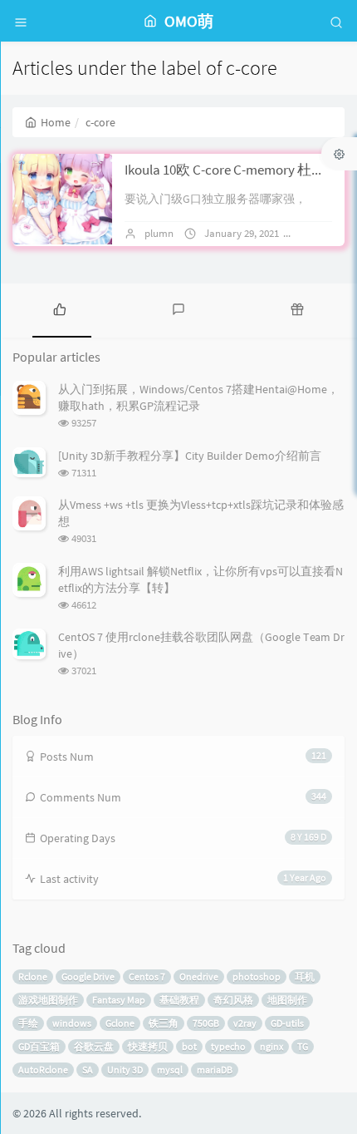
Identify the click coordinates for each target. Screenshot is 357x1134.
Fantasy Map (118, 999)
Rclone (32, 976)
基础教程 (179, 999)
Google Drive (88, 976)
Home (56, 122)
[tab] (59, 308)
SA (87, 1069)
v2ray (245, 1023)
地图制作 (287, 999)
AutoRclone (43, 1069)
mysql (170, 1069)
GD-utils (287, 1023)
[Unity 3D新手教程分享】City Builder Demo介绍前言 (189, 455)
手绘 (28, 1023)
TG (302, 1046)
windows (71, 1023)
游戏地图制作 (48, 999)
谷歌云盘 (94, 1046)
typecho (228, 1046)
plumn (159, 233)
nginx (271, 1046)
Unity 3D (125, 1069)
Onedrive (198, 976)
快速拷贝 (148, 1046)
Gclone (119, 1023)
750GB (206, 1023)
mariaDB (214, 1069)
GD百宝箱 (39, 1046)
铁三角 (163, 1023)
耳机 (305, 976)
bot (189, 1046)
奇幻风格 (233, 999)
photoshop (256, 976)
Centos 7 (147, 976)
